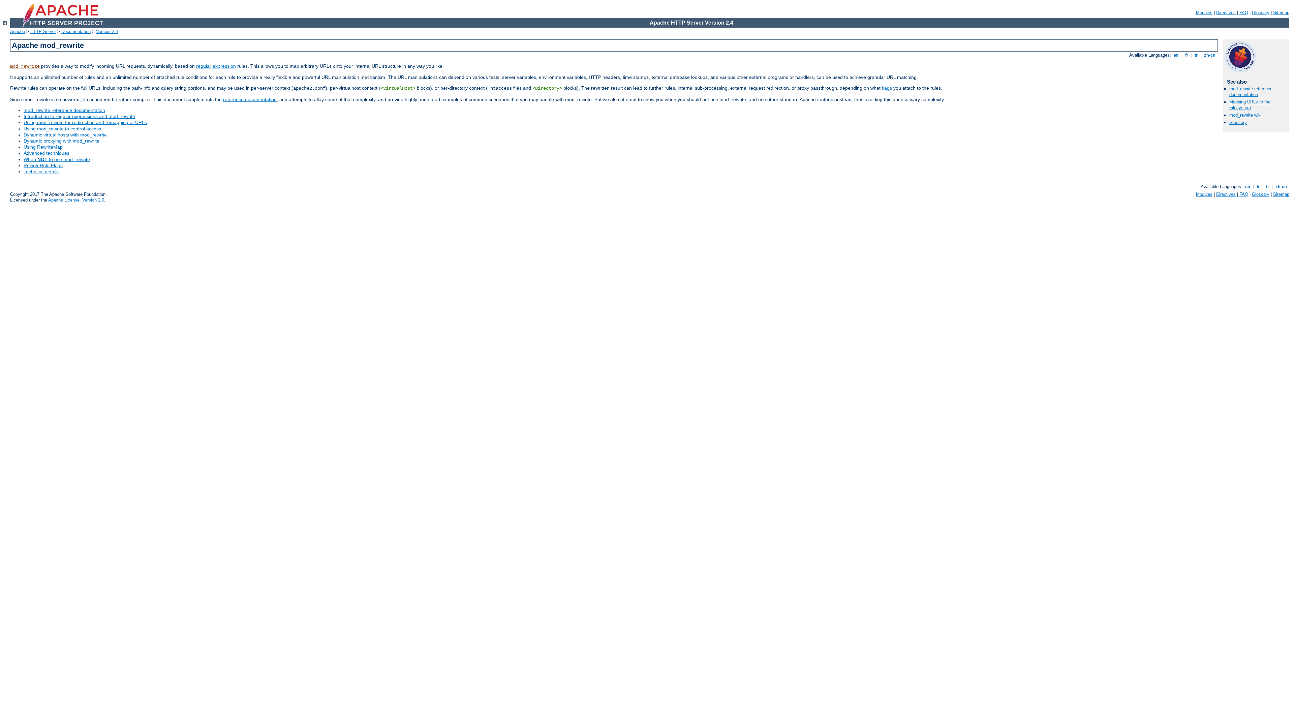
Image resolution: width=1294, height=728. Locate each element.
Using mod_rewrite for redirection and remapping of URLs (85, 122)
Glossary (1260, 12)
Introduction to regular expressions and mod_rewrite (79, 116)
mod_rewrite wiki (1245, 115)
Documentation (76, 31)
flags (887, 88)
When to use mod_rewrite (57, 159)
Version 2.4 (107, 31)
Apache (17, 31)
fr (1187, 55)
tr (1196, 55)
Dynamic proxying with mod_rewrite (61, 141)
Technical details (41, 171)
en (1176, 55)
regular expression (216, 66)
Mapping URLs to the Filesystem (1249, 104)
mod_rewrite (25, 66)
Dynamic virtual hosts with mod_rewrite (65, 135)
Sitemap (1281, 12)
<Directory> (547, 88)
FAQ (1243, 12)
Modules (1204, 12)
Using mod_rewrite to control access (62, 128)
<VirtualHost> (397, 88)
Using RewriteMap (43, 147)
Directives (1226, 12)
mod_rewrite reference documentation (64, 110)
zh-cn (1210, 55)
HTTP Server (43, 31)
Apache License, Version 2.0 (76, 200)
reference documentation (250, 99)
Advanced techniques (46, 153)
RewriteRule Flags (43, 165)
